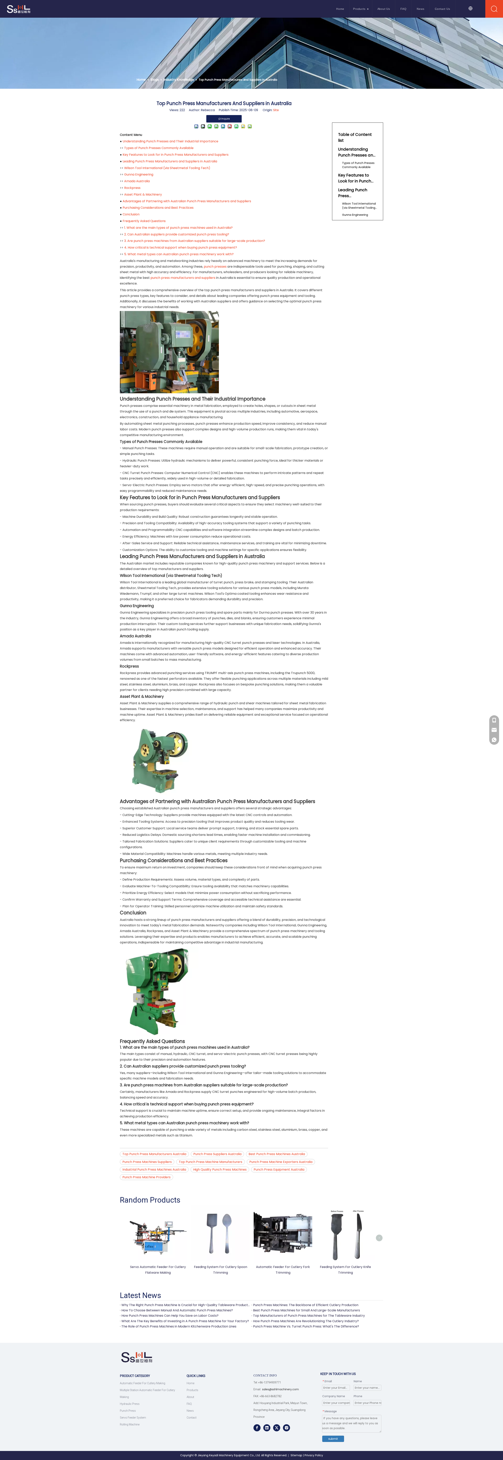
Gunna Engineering (138, 174)
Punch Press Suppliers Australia (217, 1154)
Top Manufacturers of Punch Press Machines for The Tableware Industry (309, 1315)
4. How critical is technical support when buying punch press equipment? (180, 247)
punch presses (215, 266)
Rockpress (132, 188)
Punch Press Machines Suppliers (147, 1162)
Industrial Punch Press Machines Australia (154, 1169)
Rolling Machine (130, 1424)
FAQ (403, 8)
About (190, 1397)
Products (359, 8)
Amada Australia (137, 181)
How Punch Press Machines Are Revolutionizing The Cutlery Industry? (306, 1321)
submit (333, 1439)
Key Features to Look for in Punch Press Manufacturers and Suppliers (176, 154)
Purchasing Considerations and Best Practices (158, 207)
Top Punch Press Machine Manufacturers (210, 1162)
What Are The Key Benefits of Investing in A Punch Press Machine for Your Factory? (185, 1321)
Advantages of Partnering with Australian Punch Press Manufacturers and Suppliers (187, 201)
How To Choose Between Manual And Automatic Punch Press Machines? (177, 1310)
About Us (383, 8)
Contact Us (442, 8)
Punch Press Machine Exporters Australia (280, 1162)
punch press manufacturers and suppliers (183, 277)
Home (340, 8)
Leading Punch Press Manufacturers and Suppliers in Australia (170, 161)
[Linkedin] (266, 1427)
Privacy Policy (314, 1455)
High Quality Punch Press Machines (220, 1169)
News (420, 8)
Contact (191, 1417)
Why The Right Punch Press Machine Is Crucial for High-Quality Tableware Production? (185, 1305)
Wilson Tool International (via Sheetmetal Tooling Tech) (167, 168)
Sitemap (296, 1455)
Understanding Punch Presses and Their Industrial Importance (170, 141)
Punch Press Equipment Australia (279, 1169)
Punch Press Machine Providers (146, 1177)
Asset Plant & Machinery (143, 194)
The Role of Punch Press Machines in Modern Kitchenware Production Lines (178, 1326)
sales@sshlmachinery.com (280, 1389)
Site (276, 110)
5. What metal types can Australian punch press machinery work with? (179, 254)
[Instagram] (286, 1427)
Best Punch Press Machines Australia (277, 1154)
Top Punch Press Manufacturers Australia (154, 1154)
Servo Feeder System (133, 1417)
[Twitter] (276, 1427)
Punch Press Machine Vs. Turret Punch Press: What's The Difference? (306, 1326)
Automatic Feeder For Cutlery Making (142, 1383)
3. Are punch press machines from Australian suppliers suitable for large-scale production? (194, 241)
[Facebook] (257, 1427)
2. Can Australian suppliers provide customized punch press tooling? (176, 234)
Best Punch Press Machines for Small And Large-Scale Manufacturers (306, 1310)
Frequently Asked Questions (144, 221)
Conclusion (131, 214)
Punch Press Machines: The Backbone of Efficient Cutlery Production (305, 1305)
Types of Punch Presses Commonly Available (159, 148)
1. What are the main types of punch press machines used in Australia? (178, 227)
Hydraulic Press (130, 1403)
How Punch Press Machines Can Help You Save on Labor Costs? (169, 1315)
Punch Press (128, 1410)
